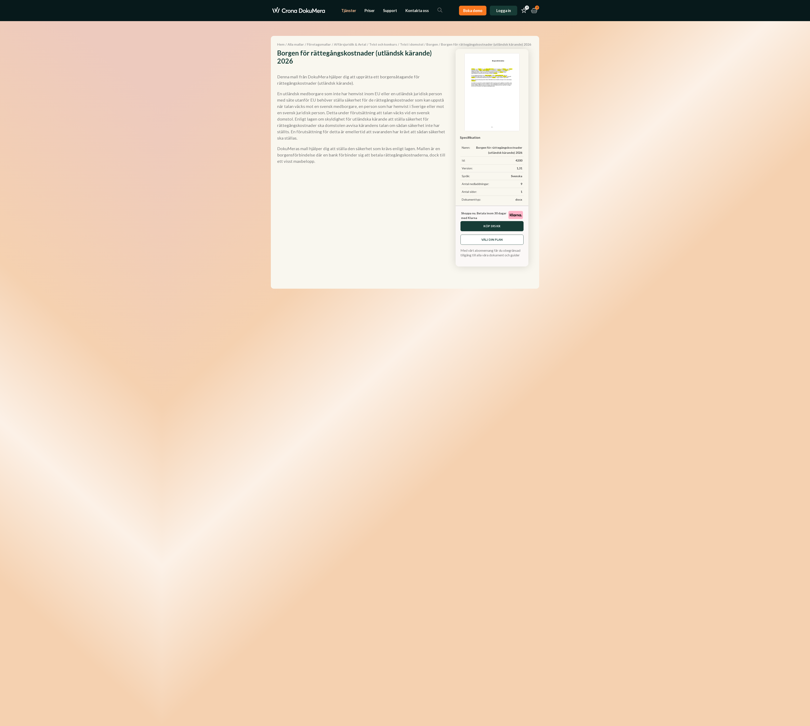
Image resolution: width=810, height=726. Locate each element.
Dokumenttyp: (471, 199)
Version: (467, 168)
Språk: (466, 176)
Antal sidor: (469, 191)
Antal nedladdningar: (475, 184)
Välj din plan (492, 239)
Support (390, 10)
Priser (369, 10)
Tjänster (348, 10)
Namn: (466, 147)
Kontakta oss (417, 10)
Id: (463, 160)
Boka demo (472, 10)
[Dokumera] (298, 10)
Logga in (503, 10)
